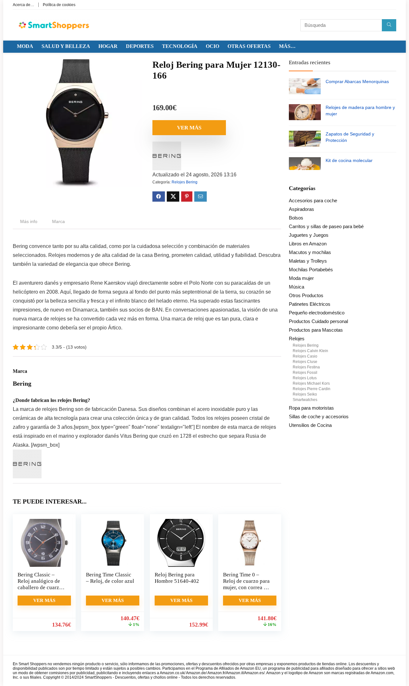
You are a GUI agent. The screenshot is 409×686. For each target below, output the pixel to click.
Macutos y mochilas (310, 252)
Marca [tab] (58, 221)
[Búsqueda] (389, 25)
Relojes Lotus (305, 378)
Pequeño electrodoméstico (316, 312)
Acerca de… (23, 5)
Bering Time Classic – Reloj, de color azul (110, 578)
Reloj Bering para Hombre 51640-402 (177, 578)
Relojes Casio (305, 356)
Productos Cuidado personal (318, 321)
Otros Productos (306, 295)
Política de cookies (59, 5)
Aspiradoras (301, 209)
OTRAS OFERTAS (249, 46)
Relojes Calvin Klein (310, 351)
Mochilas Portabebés (311, 269)
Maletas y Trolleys (308, 261)
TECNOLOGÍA (179, 46)
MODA (25, 46)
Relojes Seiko (305, 394)
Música (296, 286)
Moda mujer (301, 278)
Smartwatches (305, 399)
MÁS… (287, 46)
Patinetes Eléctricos (309, 304)
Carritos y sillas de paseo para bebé (326, 226)
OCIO (212, 46)
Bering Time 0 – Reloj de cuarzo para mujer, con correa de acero (246, 584)
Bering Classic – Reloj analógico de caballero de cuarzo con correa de (40, 584)
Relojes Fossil (305, 372)
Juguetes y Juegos (308, 235)
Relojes (297, 338)
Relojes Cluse (305, 361)
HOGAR (108, 46)
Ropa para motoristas (311, 408)
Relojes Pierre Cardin (311, 389)
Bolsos (296, 217)
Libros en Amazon (308, 243)
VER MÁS (189, 128)
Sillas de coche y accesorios (319, 416)
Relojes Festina (306, 367)
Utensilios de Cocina (310, 425)
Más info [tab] (28, 221)
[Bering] (166, 146)
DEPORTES (140, 46)
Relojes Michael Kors (311, 383)
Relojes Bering (184, 182)
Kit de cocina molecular (349, 160)
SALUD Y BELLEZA (66, 46)
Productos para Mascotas (316, 330)
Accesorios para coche (313, 200)
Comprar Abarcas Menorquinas (357, 81)
